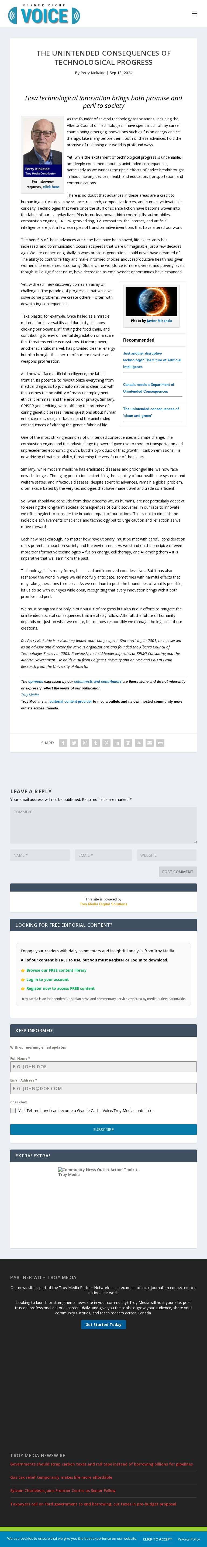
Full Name (20, 1058)
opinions (35, 681)
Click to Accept (157, 1539)
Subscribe (103, 1129)
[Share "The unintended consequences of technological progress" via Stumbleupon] (138, 742)
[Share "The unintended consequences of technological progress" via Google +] (85, 742)
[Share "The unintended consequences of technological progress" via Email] (149, 742)
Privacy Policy (189, 1539)
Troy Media (30, 694)
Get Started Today (103, 1324)
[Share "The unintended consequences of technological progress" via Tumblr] (95, 742)
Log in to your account (47, 979)
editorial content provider (71, 701)
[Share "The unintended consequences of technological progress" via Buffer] (128, 742)
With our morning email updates (38, 1047)
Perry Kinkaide (93, 72)
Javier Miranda (159, 320)
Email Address (23, 1080)
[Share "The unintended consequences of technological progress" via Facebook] (63, 742)
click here (51, 187)
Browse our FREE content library (56, 970)
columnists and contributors (98, 681)
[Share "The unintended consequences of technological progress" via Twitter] (74, 742)
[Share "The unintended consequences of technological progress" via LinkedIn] (117, 742)
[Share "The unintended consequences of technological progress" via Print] (160, 742)
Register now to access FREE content (60, 988)
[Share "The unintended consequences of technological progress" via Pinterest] (106, 742)
